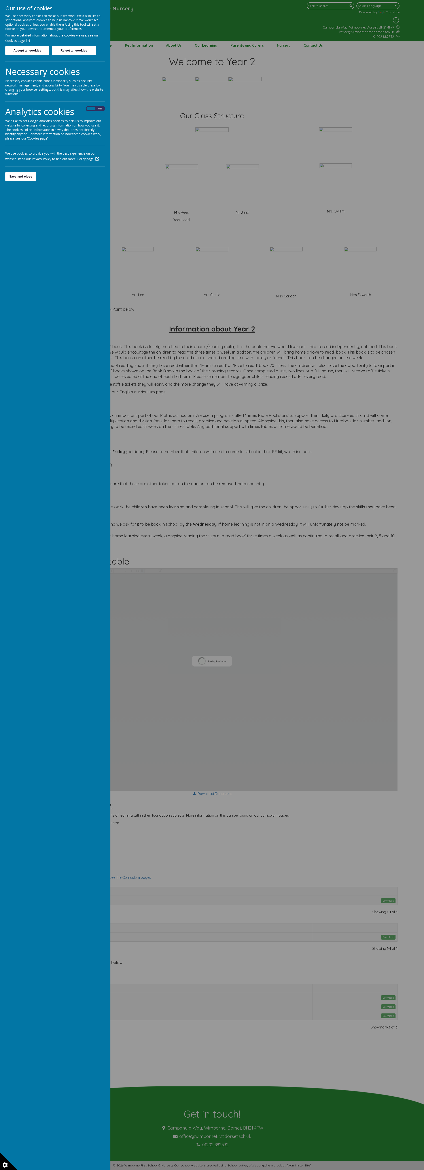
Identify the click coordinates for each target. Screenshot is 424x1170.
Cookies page (15, 40)
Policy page (85, 159)
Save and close (20, 176)
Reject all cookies (74, 50)
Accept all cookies (27, 50)
